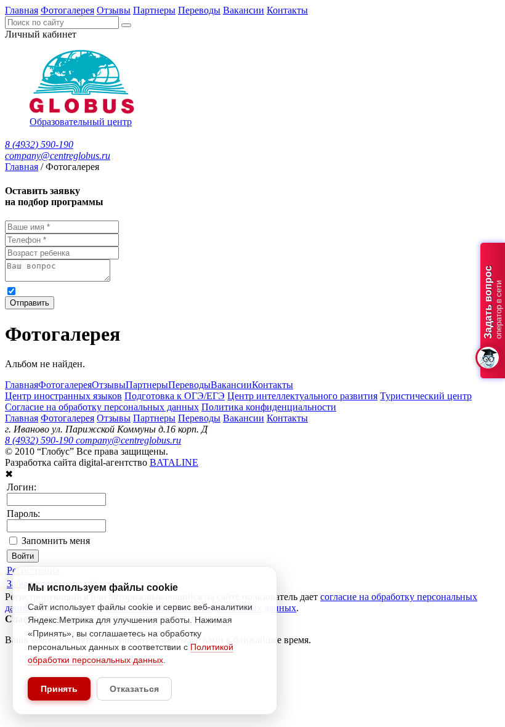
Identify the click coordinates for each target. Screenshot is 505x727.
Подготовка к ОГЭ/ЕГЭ (174, 396)
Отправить (29, 302)
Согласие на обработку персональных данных (102, 407)
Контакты (287, 10)
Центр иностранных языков (63, 396)
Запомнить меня (56, 540)
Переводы (199, 10)
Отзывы (114, 10)
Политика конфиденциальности (268, 407)
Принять (59, 689)
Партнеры (154, 10)
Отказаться (134, 689)
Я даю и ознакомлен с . (258, 290)
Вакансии (243, 10)
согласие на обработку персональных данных (141, 290)
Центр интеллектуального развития (302, 396)
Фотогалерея (67, 10)
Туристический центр (426, 396)
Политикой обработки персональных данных (400, 290)
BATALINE (174, 462)
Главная (21, 10)
